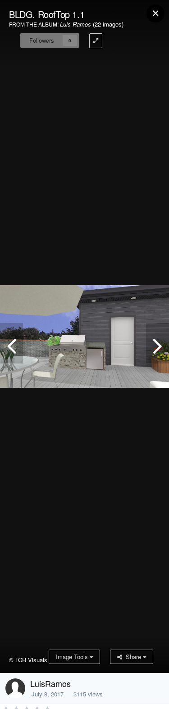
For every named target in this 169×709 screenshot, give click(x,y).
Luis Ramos (75, 24)
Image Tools (73, 656)
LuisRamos (50, 683)
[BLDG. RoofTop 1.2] (11, 343)
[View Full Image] (95, 40)
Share (132, 656)
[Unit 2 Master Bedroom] (157, 343)
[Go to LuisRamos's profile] (15, 688)
